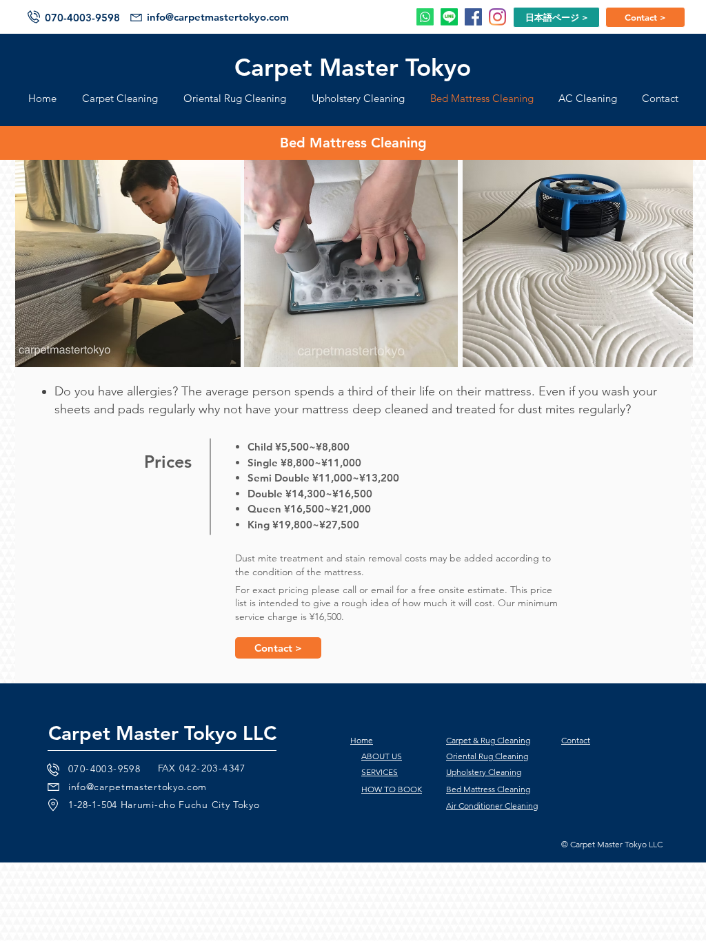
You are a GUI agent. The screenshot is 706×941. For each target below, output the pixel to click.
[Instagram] (497, 16)
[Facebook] (473, 16)
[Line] (449, 16)
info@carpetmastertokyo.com (218, 16)
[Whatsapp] (425, 16)
